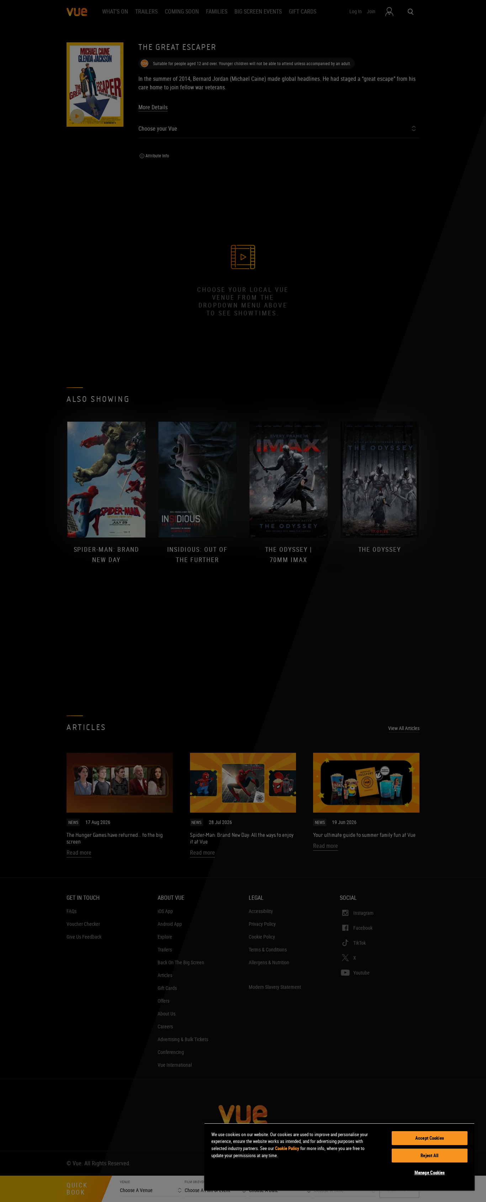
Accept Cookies (429, 1138)
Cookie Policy (287, 1148)
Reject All (429, 1155)
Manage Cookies (429, 1172)
